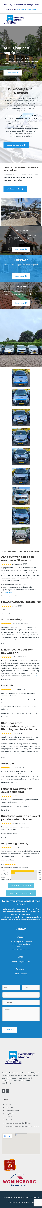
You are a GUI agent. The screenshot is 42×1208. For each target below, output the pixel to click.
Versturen (10, 1030)
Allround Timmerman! (26, 9)
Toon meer (8, 592)
